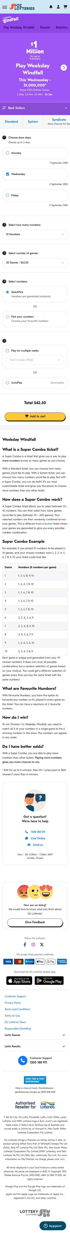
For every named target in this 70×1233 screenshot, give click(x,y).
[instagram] (33, 945)
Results (45, 27)
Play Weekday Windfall (19, 27)
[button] (4, 7)
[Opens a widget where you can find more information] (52, 1226)
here (62, 1159)
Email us (38, 845)
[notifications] (51, 7)
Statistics (61, 27)
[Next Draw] (64, 67)
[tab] (11, 122)
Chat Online (38, 838)
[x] (41, 945)
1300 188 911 (38, 832)
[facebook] (24, 945)
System (48, 523)
